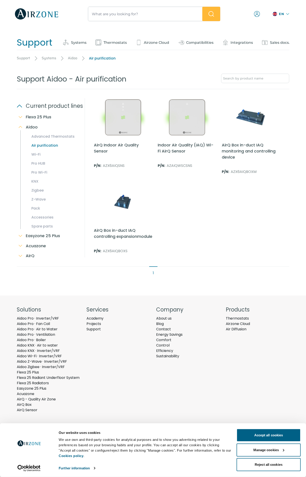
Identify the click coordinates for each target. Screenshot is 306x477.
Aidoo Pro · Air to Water (37, 329)
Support (93, 329)
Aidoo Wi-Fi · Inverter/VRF (39, 356)
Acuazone (25, 393)
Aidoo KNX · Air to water (37, 345)
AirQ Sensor (27, 410)
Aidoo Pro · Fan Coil (33, 323)
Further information (74, 468)
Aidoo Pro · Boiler (31, 339)
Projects (93, 323)
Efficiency (164, 350)
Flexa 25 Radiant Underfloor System (48, 377)
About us (164, 318)
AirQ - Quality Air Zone (36, 399)
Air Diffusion (236, 329)
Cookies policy (71, 456)
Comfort (163, 339)
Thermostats (237, 318)
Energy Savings (169, 334)
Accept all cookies (268, 435)
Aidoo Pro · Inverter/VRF (38, 318)
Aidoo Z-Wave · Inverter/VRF (42, 361)
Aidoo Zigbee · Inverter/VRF (41, 366)
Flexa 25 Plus (28, 372)
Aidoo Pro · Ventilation (36, 334)
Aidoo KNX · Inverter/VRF (38, 350)
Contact (163, 329)
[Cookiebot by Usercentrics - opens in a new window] (29, 468)
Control (163, 345)
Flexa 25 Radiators (33, 383)
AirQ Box (24, 404)
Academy (94, 318)
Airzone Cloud (238, 323)
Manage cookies (266, 450)
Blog (160, 323)
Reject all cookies (268, 464)
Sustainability (167, 356)
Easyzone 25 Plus (31, 388)
